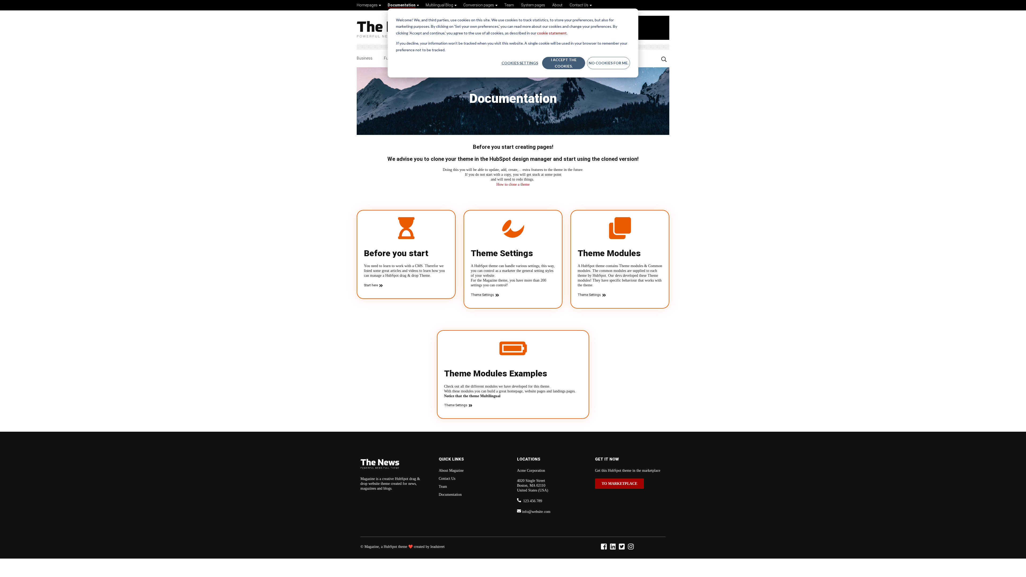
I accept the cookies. (564, 63)
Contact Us (579, 5)
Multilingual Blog (439, 5)
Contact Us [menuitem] (447, 479)
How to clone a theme (513, 184)
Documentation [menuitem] (450, 495)
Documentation (401, 5)
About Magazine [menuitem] (451, 471)
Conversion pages (478, 5)
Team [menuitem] (443, 487)
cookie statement (552, 33)
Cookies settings (520, 63)
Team (509, 5)
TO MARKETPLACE (619, 484)
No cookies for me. (608, 63)
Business (364, 58)
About (557, 5)
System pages (533, 5)
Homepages (367, 5)
